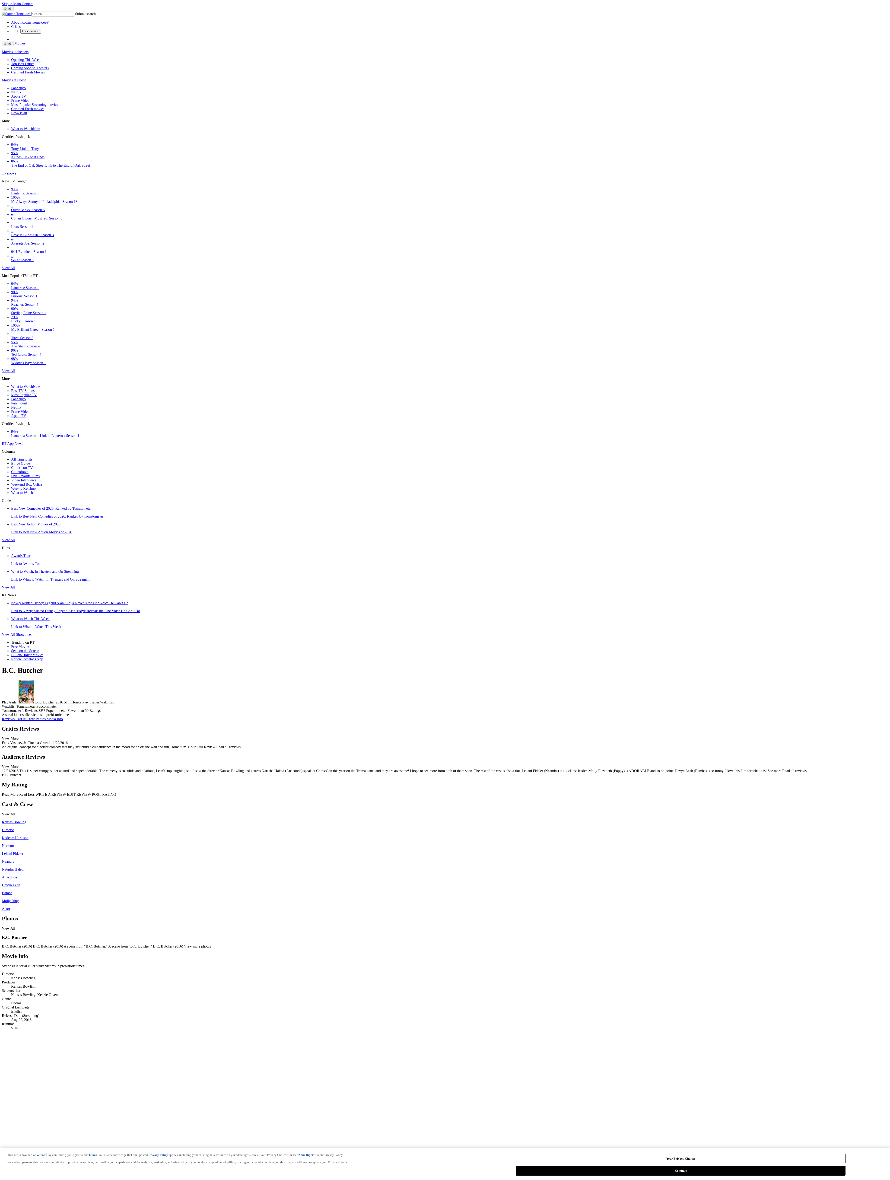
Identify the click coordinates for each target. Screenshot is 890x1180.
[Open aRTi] (7, 8)
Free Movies (20, 647)
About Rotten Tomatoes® (30, 22)
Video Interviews (23, 480)
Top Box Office (22, 64)
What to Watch (25, 129)
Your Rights (306, 1155)
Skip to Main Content (17, 4)
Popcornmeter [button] (56, 710)
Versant (41, 1155)
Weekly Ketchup (23, 488)
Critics (16, 27)
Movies (19, 43)
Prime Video (20, 100)
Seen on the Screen (25, 651)
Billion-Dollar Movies (27, 655)
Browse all (19, 113)
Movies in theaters (15, 52)
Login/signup (30, 31)
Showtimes (24, 634)
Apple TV (18, 96)
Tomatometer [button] (11, 710)
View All (8, 268)
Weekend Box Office (26, 484)
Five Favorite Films (25, 476)
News (19, 443)
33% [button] (41, 710)
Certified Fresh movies (27, 109)
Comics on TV (22, 468)
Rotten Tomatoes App (27, 659)
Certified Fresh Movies (28, 72)
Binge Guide (20, 463)
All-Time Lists (21, 459)
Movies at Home (14, 80)
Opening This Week (26, 60)
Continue (681, 1170)
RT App (8, 443)
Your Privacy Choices (681, 1158)
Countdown (20, 472)
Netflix (16, 92)
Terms (93, 1155)
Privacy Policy (158, 1155)
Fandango (18, 88)
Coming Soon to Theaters (30, 68)
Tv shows (9, 173)
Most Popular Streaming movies (34, 105)
